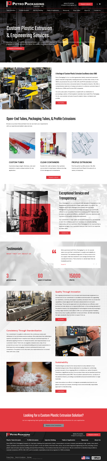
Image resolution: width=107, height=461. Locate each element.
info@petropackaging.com (68, 5)
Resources (66, 10)
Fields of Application (53, 10)
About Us (87, 10)
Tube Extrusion (11, 10)
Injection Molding (38, 10)
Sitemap (29, 457)
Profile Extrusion (24, 10)
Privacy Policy (10, 457)
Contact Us (97, 10)
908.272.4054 (69, 3)
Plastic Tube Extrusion (14, 440)
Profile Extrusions (32, 440)
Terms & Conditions (20, 457)
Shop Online (76, 10)
